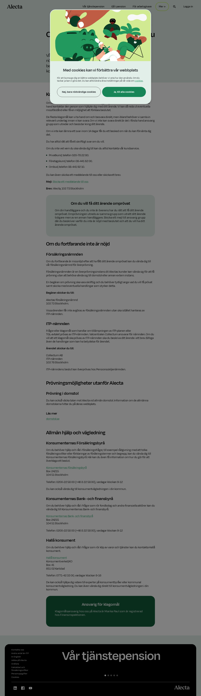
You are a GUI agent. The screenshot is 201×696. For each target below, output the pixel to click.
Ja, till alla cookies (124, 92)
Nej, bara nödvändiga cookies (79, 92)
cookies (139, 81)
